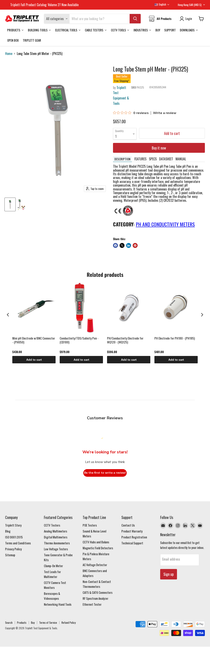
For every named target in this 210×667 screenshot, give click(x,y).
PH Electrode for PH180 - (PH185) (174, 338)
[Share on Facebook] (115, 245)
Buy (33, 622)
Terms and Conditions (18, 543)
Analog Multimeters (55, 531)
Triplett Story (13, 525)
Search (9, 622)
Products (21, 622)
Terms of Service (48, 622)
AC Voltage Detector (95, 564)
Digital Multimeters (55, 537)
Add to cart (34, 359)
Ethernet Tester (92, 604)
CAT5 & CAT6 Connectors (97, 592)
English (162, 4)
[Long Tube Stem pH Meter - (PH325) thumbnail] (10, 204)
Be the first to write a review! (105, 473)
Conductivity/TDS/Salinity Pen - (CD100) (79, 340)
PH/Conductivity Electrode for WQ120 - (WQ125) (125, 340)
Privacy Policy (13, 549)
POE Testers (90, 525)
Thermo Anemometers (57, 543)
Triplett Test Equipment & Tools (121, 95)
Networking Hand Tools (57, 604)
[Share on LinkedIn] (128, 245)
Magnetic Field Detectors (98, 548)
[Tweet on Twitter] (122, 245)
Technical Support (132, 543)
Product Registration (134, 537)
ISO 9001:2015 (14, 537)
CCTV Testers (52, 525)
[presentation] (8, 314)
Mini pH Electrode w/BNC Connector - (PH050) (33, 340)
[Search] (135, 18)
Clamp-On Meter (53, 565)
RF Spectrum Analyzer (95, 598)
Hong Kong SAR (190, 5)
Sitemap (10, 555)
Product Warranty (132, 531)
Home (8, 53)
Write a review (164, 113)
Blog (7, 531)
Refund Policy (69, 622)
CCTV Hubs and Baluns (96, 542)
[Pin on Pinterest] (135, 245)
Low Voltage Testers (56, 549)
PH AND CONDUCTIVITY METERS (165, 224)
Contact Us (128, 525)
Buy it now (159, 148)
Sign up (168, 574)
